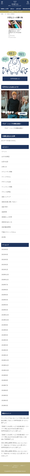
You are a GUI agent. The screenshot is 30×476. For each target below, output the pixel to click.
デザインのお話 (6, 181)
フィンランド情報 (7, 186)
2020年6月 (5, 289)
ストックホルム (6, 176)
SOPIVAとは (15, 465)
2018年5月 (5, 395)
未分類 (4, 237)
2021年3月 (5, 259)
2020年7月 (5, 284)
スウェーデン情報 (7, 171)
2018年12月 (5, 360)
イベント (4, 151)
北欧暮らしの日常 (4, 8)
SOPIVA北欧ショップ (7, 465)
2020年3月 (5, 304)
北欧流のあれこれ (7, 222)
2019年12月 (5, 315)
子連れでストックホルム (9, 232)
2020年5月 (5, 294)
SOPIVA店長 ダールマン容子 (9, 431)
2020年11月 (5, 279)
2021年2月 (5, 264)
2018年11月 (5, 365)
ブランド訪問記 (6, 192)
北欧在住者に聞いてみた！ (9, 202)
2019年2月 (5, 350)
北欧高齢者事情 (6, 227)
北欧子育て (5, 207)
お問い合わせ (14, 467)
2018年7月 (5, 385)
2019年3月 (5, 345)
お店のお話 (18, 8)
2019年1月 (5, 355)
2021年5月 (5, 249)
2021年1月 (5, 269)
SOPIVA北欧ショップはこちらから (15, 11)
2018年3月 (5, 405)
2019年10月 (5, 320)
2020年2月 (5, 310)
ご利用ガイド (22, 465)
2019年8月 (5, 325)
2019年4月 (5, 340)
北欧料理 (4, 212)
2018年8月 (5, 380)
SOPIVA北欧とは (15, 78)
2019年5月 (5, 335)
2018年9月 (5, 375)
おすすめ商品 (5, 156)
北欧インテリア (6, 196)
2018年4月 (5, 400)
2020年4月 (5, 299)
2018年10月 (5, 370)
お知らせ (12, 8)
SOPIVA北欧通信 (14, 471)
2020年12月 (5, 274)
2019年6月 (5, 330)
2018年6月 (5, 390)
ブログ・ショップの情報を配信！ (11, 123)
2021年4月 (5, 254)
